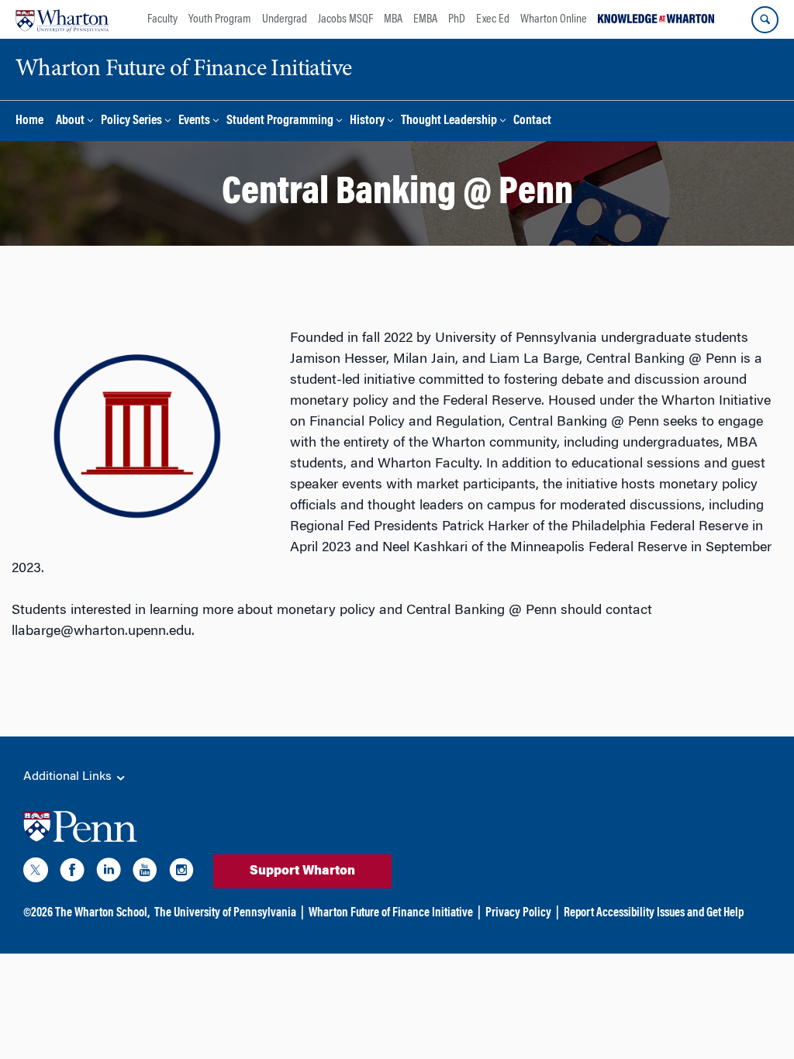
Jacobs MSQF (345, 19)
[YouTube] (145, 872)
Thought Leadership (449, 121)
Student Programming (279, 121)
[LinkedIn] (108, 872)
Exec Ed (492, 19)
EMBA (425, 19)
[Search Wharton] (764, 19)
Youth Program (219, 19)
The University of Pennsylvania (225, 913)
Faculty (162, 19)
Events (194, 121)
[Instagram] (181, 872)
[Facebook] (72, 872)
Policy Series (131, 121)
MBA (393, 19)
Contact (532, 121)
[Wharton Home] (62, 19)
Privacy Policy (518, 913)
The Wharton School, (102, 913)
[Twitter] (35, 872)
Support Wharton (302, 871)
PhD (456, 19)
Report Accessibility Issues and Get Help (654, 913)
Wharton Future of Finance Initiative (391, 913)
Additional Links (69, 777)
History (367, 121)
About (70, 121)
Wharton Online (553, 19)
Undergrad (284, 19)
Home (29, 121)
